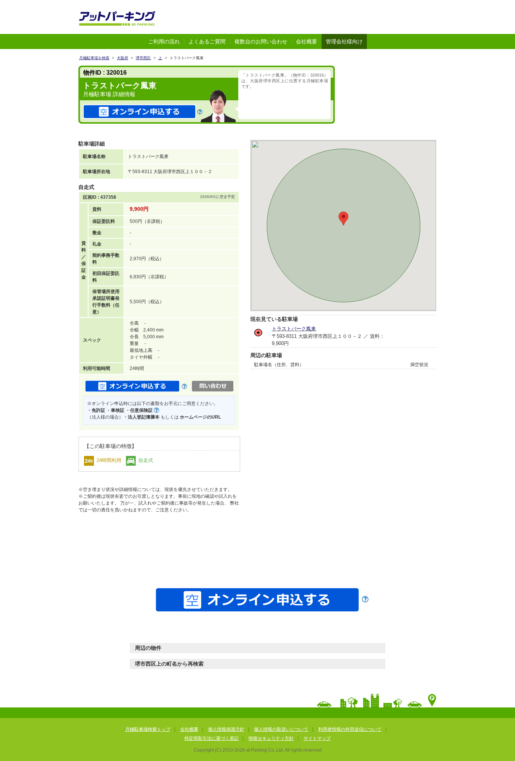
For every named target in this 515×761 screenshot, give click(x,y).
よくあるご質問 (207, 41)
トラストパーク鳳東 (294, 328)
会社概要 (306, 41)
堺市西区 (143, 58)
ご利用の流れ (164, 41)
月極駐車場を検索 (94, 58)
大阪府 (122, 58)
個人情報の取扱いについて (281, 729)
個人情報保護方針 (226, 729)
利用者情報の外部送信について (350, 729)
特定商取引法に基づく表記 (211, 738)
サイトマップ (317, 738)
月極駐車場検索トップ (147, 729)
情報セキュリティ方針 (271, 738)
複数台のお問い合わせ (261, 41)
